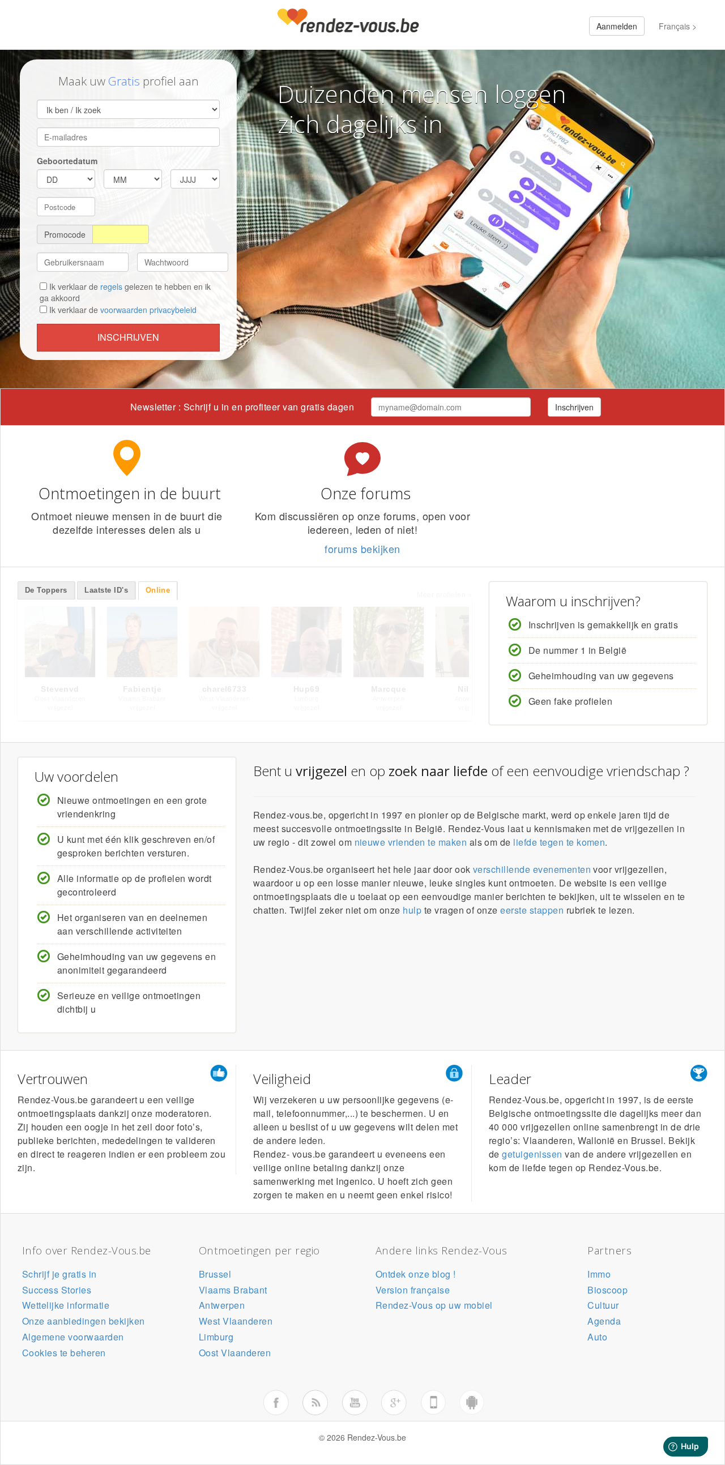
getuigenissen (532, 1153)
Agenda (604, 1320)
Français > (678, 26)
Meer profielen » (444, 595)
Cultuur (603, 1305)
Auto (597, 1336)
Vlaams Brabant (233, 1289)
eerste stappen (532, 909)
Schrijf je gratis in (59, 1273)
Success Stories (56, 1289)
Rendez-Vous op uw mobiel (434, 1305)
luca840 (60, 688)
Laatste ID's (106, 590)
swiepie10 (142, 688)
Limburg (216, 1336)
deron (306, 688)
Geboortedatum (67, 160)
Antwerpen (222, 1305)
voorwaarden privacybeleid (148, 309)
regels (111, 286)
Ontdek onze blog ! (416, 1273)
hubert (224, 688)
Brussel (215, 1273)
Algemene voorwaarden (73, 1336)
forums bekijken (362, 548)
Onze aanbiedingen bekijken (83, 1320)
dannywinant (388, 688)
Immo (599, 1273)
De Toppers (46, 590)
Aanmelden (616, 26)
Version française (413, 1289)
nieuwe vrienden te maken (411, 842)
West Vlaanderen (235, 1320)
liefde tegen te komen (559, 842)
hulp (412, 909)
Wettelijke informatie (65, 1305)
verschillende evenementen (532, 869)
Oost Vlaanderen (235, 1352)
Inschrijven (128, 337)
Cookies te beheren (64, 1352)
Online (158, 590)
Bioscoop (607, 1289)
